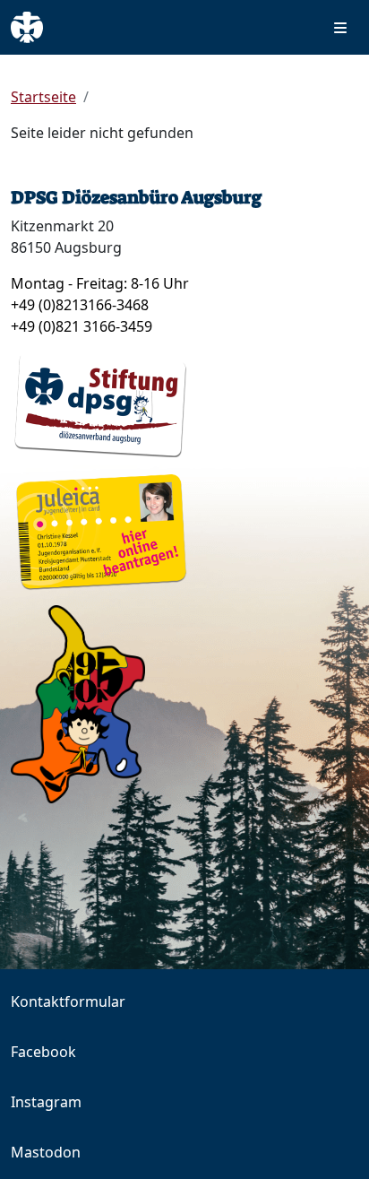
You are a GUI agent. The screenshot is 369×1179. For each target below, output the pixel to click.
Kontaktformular (68, 1001)
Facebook (43, 1052)
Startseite (43, 97)
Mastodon (46, 1152)
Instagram (46, 1102)
